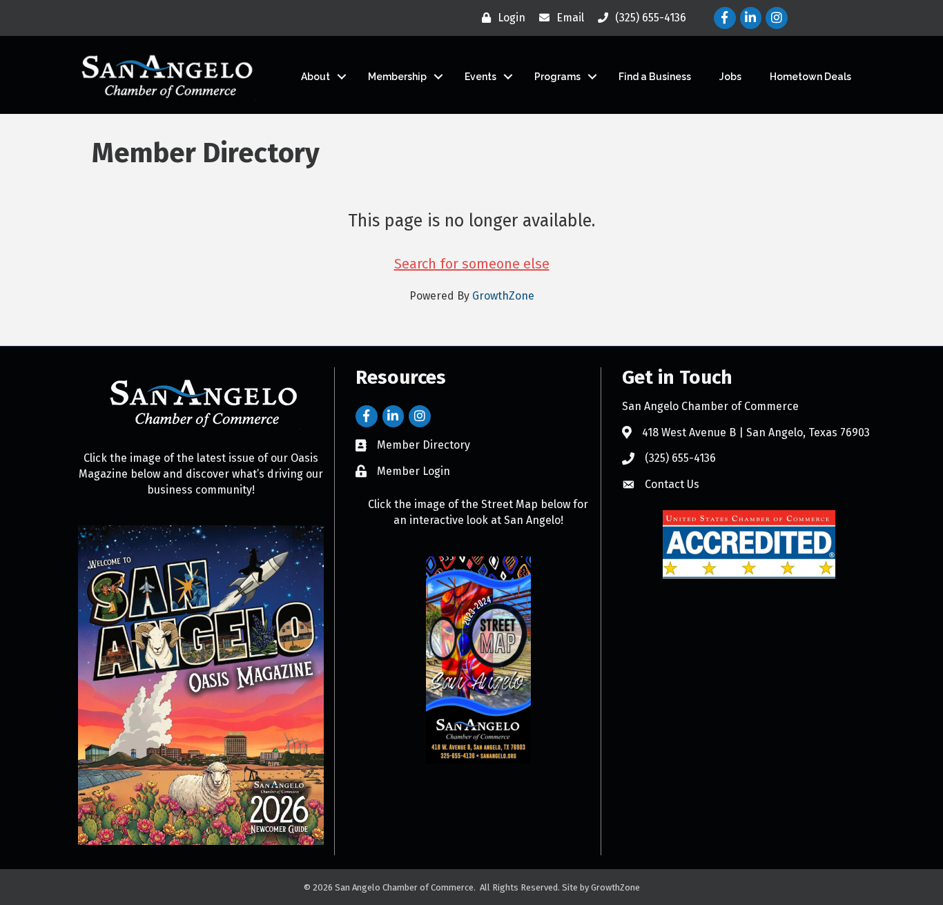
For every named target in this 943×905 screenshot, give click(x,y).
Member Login (413, 471)
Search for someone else (472, 263)
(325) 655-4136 (680, 458)
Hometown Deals (810, 76)
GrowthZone (503, 295)
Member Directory (423, 444)
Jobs (730, 76)
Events (480, 76)
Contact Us (672, 484)
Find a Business (655, 76)
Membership (397, 76)
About (315, 76)
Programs (557, 76)
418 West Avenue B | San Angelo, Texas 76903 (756, 432)
